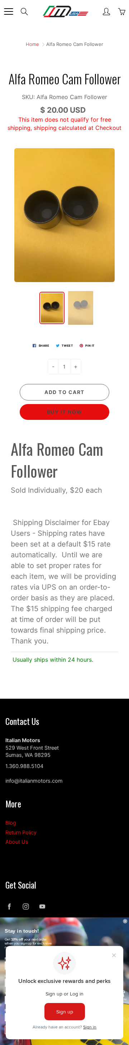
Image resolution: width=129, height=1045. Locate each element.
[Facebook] (9, 906)
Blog (10, 823)
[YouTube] (42, 906)
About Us (16, 842)
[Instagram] (25, 906)
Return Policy (21, 832)
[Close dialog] (125, 921)
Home (32, 44)
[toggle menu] (8, 11)
